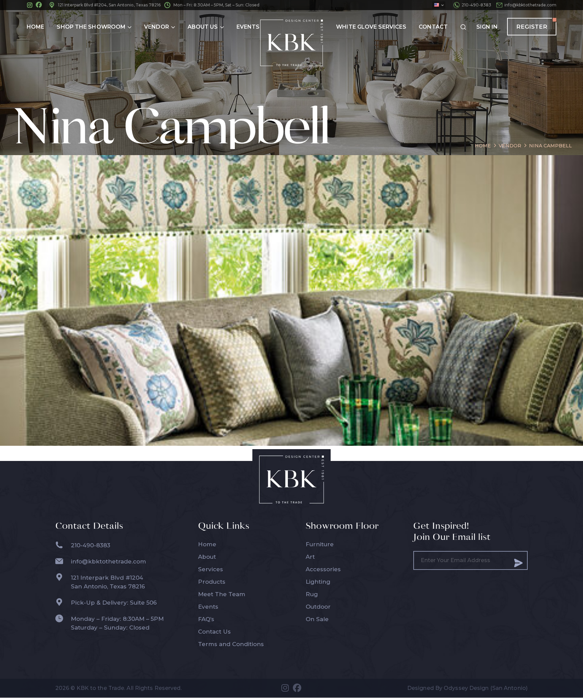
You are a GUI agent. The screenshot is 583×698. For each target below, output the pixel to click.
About (207, 556)
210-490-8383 (476, 4)
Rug (312, 594)
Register (531, 26)
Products (211, 581)
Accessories (323, 569)
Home (207, 544)
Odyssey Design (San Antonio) (486, 688)
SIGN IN (487, 27)
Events (208, 606)
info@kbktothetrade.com (530, 4)
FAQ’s (206, 619)
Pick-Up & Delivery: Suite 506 (114, 602)
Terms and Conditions (231, 644)
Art (310, 556)
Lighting (318, 581)
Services (210, 569)
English (438, 5)
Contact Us (214, 631)
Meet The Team (221, 594)
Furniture (320, 544)
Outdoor (318, 606)
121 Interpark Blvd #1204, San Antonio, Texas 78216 (109, 4)
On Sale (317, 619)
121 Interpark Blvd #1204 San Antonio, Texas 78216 (108, 582)
